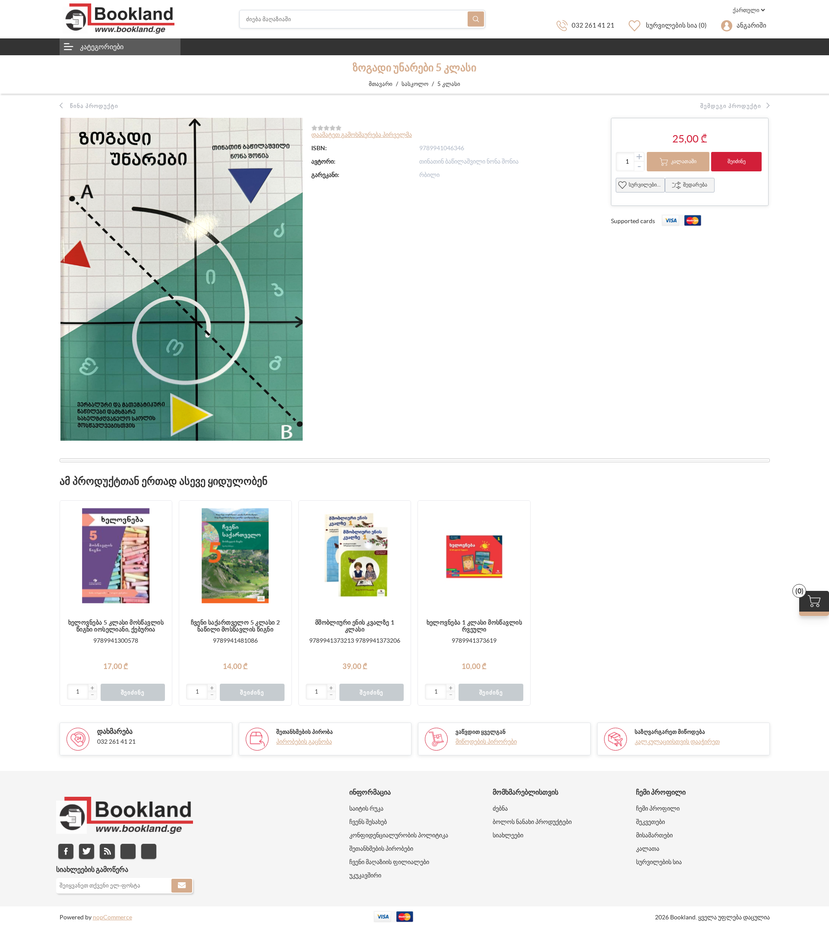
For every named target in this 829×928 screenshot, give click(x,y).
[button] (92, 688)
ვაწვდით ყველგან (481, 732)
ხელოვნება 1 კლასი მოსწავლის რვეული (474, 626)
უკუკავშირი (365, 875)
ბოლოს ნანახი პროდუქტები (532, 821)
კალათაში (683, 161)
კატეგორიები (101, 47)
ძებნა (476, 19)
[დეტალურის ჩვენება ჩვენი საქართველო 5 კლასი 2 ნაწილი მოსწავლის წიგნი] (235, 557)
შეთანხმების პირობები (381, 848)
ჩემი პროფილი (658, 808)
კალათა (647, 848)
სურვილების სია (647, 184)
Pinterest (148, 851)
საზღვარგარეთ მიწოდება (670, 732)
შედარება (695, 184)
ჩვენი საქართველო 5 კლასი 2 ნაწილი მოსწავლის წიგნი (235, 626)
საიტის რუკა (366, 808)
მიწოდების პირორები (486, 741)
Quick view (161, 563)
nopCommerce (112, 917)
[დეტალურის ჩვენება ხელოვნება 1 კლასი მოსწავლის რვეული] (474, 557)
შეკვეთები (650, 821)
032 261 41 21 (593, 25)
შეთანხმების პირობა (304, 732)
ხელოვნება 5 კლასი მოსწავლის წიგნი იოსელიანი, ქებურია (116, 626)
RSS (107, 851)
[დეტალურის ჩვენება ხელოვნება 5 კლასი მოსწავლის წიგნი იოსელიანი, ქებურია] (116, 557)
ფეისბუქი (65, 851)
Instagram (128, 851)
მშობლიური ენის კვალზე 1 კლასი (355, 626)
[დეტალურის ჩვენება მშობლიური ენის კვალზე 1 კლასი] (355, 557)
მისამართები (654, 835)
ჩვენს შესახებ (368, 821)
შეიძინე (737, 161)
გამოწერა (181, 886)
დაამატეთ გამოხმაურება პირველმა (361, 134)
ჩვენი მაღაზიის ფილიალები (389, 862)
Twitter (86, 851)
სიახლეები (508, 835)
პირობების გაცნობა (304, 741)
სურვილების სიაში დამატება (161, 546)
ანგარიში (751, 25)
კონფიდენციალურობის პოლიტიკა (398, 835)
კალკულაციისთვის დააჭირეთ (677, 741)
